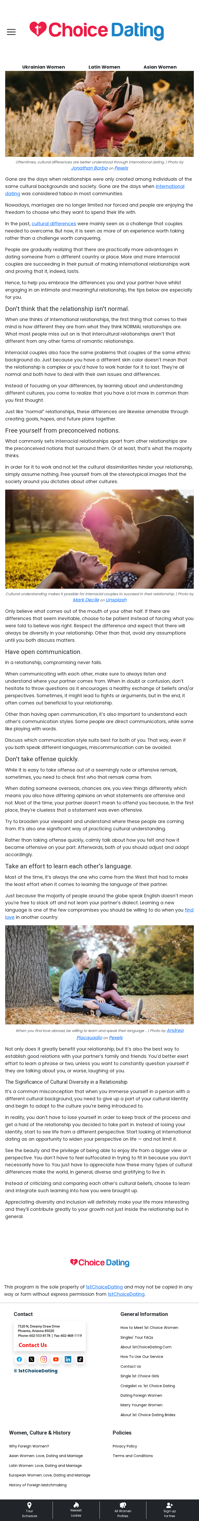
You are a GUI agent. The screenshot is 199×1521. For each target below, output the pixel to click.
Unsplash (116, 600)
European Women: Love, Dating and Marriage (49, 1475)
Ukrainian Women (43, 67)
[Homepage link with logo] (99, 1263)
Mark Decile (86, 600)
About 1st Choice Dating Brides (147, 1414)
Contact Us (130, 1366)
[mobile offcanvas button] (11, 32)
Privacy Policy (125, 1446)
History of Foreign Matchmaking (38, 1485)
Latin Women (104, 67)
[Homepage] (96, 32)
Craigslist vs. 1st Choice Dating (147, 1385)
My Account (184, 29)
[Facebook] (19, 1359)
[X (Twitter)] (31, 1359)
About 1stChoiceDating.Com (146, 1347)
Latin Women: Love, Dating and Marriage (45, 1465)
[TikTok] (80, 1359)
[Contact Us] (50, 1336)
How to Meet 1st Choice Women (149, 1327)
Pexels (121, 168)
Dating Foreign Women (141, 1395)
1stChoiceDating (104, 1287)
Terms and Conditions (133, 1455)
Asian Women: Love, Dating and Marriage (46, 1455)
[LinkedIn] (68, 1359)
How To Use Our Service (141, 1356)
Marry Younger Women (141, 1405)
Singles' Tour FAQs (136, 1337)
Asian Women (160, 67)
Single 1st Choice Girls (139, 1376)
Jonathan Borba (89, 168)
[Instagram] (43, 1359)
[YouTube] (55, 1359)
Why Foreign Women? (29, 1446)
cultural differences (54, 224)
